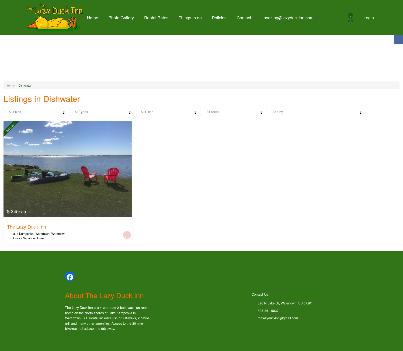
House (16, 238)
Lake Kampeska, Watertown (30, 233)
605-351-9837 (268, 310)
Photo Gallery (121, 17)
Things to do (190, 17)
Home (92, 17)
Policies (219, 17)
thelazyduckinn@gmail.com (278, 318)
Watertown (58, 233)
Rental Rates (156, 17)
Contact (244, 17)
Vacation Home (33, 238)
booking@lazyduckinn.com (288, 17)
